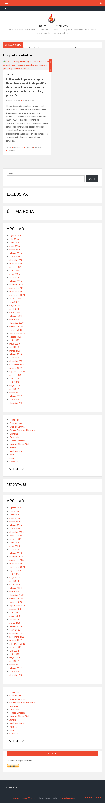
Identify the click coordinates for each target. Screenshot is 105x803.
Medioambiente (16, 451)
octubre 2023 (15, 330)
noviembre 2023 (16, 326)
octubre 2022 (15, 368)
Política (9, 75)
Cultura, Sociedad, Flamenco (22, 430)
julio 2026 (14, 239)
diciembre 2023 (16, 323)
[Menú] (6, 3)
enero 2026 (14, 256)
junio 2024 (14, 302)
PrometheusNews (52, 25)
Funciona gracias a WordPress (24, 798)
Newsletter (11, 787)
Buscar (10, 173)
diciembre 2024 (16, 284)
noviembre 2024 (16, 288)
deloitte (29, 147)
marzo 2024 (14, 312)
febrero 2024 (15, 316)
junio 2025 (14, 270)
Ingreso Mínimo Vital (19, 444)
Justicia (12, 447)
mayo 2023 (14, 344)
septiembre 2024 (17, 295)
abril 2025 (14, 277)
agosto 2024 (15, 298)
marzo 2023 (14, 350)
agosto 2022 (15, 375)
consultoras (18, 147)
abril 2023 (14, 347)
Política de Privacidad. (92, 797)
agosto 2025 (15, 267)
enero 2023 (14, 357)
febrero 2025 (15, 281)
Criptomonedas (16, 423)
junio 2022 (14, 382)
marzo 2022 (14, 392)
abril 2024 (14, 309)
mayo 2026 (14, 246)
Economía (13, 433)
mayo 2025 (14, 274)
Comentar (12, 150)
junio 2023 (14, 340)
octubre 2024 (15, 291)
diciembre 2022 (16, 361)
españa (38, 147)
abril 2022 (14, 389)
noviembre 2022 (16, 364)
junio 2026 (14, 242)
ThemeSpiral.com (67, 798)
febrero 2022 (15, 396)
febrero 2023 (15, 354)
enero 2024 (14, 319)
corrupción (14, 420)
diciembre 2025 (16, 260)
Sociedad (13, 461)
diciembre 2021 (16, 403)
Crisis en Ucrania (17, 426)
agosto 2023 (15, 337)
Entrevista (14, 437)
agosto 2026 (15, 235)
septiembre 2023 (17, 333)
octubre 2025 (15, 263)
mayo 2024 (14, 305)
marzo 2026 (14, 249)
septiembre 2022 (17, 371)
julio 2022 (14, 378)
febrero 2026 (15, 253)
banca (8, 147)
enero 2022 (14, 399)
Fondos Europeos (17, 440)
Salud (11, 458)
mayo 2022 (14, 385)
